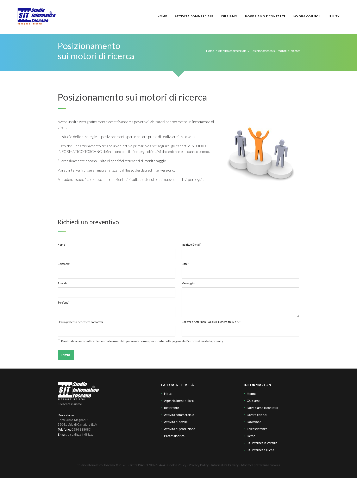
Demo (251, 436)
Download (254, 422)
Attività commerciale (232, 51)
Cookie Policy (176, 465)
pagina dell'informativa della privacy (197, 341)
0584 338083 (81, 429)
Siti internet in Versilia (262, 443)
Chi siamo (254, 400)
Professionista (174, 436)
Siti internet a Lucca (260, 450)
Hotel (168, 393)
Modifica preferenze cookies (260, 465)
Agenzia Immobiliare (179, 400)
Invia (65, 355)
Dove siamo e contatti (262, 408)
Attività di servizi (176, 422)
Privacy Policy (199, 465)
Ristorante (171, 408)
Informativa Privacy (225, 465)
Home (210, 51)
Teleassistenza (257, 429)
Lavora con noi (257, 415)
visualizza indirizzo (81, 434)
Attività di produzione (179, 429)
